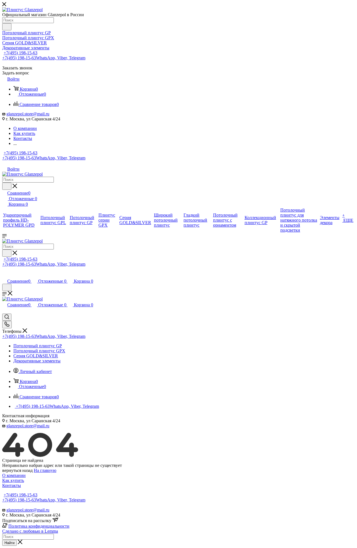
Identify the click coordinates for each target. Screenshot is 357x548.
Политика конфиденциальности (38, 526)
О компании (14, 475)
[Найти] (6, 26)
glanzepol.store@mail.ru (27, 113)
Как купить (13, 480)
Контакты (11, 485)
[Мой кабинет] (4, 275)
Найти (9, 543)
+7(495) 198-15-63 (20, 52)
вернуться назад (17, 470)
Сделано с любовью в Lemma (30, 531)
